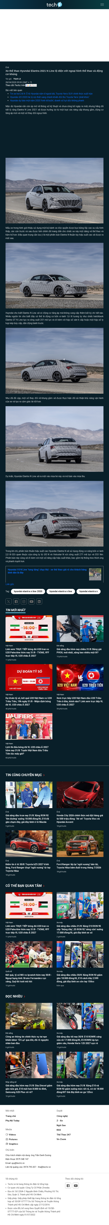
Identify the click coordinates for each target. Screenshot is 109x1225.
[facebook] (16, 601)
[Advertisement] (54, 138)
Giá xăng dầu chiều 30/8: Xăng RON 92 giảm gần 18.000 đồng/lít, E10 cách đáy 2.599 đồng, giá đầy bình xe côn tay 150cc (79, 978)
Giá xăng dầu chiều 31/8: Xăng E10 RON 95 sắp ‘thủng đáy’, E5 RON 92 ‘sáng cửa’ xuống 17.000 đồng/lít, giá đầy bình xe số (80, 929)
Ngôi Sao (61, 1125)
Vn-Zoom (61, 1139)
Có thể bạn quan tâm (24, 886)
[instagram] (24, 601)
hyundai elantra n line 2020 (28, 591)
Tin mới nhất (16, 610)
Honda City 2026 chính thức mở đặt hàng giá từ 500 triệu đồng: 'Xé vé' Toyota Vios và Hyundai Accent (80, 818)
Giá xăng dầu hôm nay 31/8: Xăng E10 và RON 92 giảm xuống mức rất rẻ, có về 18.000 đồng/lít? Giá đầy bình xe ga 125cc (80, 1089)
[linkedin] (39, 601)
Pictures (13, 1139)
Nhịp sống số (11, 1082)
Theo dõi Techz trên (15, 85)
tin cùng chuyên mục (24, 775)
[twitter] (8, 601)
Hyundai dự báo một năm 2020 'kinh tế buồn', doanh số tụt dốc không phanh (47, 100)
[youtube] (31, 601)
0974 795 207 (30, 1167)
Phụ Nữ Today (12, 1120)
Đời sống (60, 646)
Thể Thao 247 (64, 1134)
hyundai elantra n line (61, 591)
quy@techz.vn (18, 1163)
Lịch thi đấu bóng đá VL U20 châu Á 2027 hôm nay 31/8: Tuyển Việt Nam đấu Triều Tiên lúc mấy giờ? (27, 750)
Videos (12, 1134)
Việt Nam (9, 646)
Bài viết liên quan (14, 90)
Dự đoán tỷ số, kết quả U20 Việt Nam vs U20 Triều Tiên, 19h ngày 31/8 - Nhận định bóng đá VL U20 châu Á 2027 (29, 701)
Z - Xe (60, 1120)
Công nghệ (62, 1116)
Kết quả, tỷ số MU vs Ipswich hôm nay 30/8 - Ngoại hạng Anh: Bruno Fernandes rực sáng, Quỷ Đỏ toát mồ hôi (29, 978)
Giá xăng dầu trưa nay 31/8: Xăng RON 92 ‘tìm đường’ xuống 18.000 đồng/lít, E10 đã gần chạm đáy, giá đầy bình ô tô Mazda (27, 818)
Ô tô (7, 67)
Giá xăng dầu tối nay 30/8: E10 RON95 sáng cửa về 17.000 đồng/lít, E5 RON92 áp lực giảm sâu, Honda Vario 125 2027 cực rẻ (79, 1040)
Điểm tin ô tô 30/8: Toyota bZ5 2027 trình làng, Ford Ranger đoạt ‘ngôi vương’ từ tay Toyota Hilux (28, 867)
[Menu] (102, 4)
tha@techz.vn (44, 1167)
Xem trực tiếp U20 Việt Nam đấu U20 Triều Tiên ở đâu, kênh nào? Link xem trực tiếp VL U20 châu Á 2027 (80, 701)
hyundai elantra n (88, 591)
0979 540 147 (22, 1159)
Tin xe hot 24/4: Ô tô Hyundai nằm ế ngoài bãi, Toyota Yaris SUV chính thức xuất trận (51, 93)
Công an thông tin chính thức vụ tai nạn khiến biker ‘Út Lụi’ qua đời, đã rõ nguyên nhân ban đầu (27, 1040)
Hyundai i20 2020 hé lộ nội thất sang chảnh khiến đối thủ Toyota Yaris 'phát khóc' (49, 97)
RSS (59, 1130)
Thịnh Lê (17, 79)
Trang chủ (11, 1116)
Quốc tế (9, 971)
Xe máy (60, 922)
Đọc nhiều (14, 996)
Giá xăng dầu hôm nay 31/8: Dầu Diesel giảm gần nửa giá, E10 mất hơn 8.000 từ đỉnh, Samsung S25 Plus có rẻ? (29, 1089)
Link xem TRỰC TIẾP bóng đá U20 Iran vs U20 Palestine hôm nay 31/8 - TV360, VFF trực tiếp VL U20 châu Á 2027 (27, 652)
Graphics (13, 1144)
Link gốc (10, 584)
